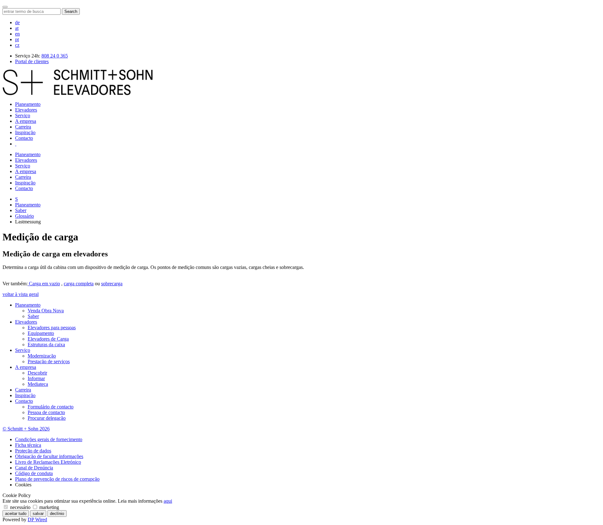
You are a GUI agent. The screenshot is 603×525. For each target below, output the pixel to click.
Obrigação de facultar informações (49, 456)
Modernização (42, 355)
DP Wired (37, 519)
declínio (57, 513)
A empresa (25, 121)
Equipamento (41, 333)
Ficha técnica (28, 445)
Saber (20, 210)
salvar (38, 513)
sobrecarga (111, 283)
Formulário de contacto (50, 406)
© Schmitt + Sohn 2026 (26, 428)
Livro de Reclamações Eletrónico (48, 462)
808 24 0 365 (54, 55)
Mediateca (38, 384)
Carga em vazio (44, 283)
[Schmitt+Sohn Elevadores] (78, 93)
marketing (48, 507)
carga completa (79, 283)
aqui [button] (168, 501)
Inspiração (25, 132)
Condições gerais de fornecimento (48, 439)
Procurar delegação (47, 418)
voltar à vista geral (21, 294)
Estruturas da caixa (46, 344)
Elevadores (26, 109)
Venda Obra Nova (46, 310)
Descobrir (37, 372)
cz (17, 45)
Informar (36, 378)
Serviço (22, 115)
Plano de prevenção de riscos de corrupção (57, 479)
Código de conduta (34, 473)
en (17, 33)
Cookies (23, 484)
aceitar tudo (15, 513)
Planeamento (28, 104)
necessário (20, 507)
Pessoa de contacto (46, 412)
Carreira (23, 126)
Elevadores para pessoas (52, 327)
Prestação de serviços (49, 361)
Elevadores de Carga (48, 339)
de (17, 22)
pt (17, 39)
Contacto (24, 138)
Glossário (24, 216)
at (17, 28)
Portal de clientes (32, 61)
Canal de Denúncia (34, 467)
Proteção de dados (33, 450)
